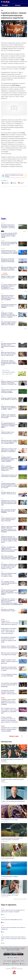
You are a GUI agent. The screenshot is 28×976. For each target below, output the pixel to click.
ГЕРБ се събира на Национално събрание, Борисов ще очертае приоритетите (7, 468)
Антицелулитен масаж (8, 373)
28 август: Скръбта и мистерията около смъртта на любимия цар (13, 928)
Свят (3, 218)
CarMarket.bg (22, 947)
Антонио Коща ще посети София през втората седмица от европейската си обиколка (9, 252)
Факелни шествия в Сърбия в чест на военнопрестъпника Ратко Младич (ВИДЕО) (9, 442)
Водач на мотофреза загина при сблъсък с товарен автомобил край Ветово (9, 269)
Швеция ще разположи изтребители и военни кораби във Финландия (8, 260)
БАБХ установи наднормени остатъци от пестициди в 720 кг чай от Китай (9, 243)
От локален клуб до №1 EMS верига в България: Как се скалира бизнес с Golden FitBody (9, 235)
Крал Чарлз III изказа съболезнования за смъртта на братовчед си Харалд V (9, 557)
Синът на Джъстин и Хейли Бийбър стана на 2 (11, 919)
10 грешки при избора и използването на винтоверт (12, 760)
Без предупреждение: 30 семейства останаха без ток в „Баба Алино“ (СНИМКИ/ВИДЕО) (9, 425)
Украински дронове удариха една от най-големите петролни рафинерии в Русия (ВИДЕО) (9, 592)
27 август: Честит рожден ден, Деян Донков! (13, 801)
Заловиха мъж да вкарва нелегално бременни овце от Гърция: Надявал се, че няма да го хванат (9, 485)
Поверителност (8, 963)
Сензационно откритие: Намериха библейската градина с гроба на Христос (9, 692)
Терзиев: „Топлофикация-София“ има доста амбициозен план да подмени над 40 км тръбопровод (9, 549)
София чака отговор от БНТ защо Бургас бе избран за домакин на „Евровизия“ (9, 450)
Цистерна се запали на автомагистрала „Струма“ (8, 610)
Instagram (22, 183)
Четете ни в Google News (14, 957)
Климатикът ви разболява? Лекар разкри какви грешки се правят (9, 668)
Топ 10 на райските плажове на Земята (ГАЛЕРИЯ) (9, 675)
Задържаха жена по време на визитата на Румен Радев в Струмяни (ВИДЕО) (9, 729)
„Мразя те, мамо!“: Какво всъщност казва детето (8, 277)
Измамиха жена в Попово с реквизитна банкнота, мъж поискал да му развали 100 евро (9, 502)
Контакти (22, 960)
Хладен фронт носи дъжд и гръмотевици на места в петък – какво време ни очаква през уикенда (8, 631)
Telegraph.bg (17, 950)
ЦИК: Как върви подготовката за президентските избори (9, 653)
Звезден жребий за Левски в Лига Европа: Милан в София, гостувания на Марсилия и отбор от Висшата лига (13, 938)
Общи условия (19, 968)
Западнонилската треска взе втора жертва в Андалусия (9, 475)
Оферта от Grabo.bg (4, 370)
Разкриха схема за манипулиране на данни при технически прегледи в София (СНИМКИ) (9, 459)
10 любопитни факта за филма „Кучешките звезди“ (12, 780)
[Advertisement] (14, 201)
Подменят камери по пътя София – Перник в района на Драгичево (9, 661)
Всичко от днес (14, 736)
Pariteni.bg (18, 948)
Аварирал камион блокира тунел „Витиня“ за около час (9, 398)
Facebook (14, 183)
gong (3, 943)
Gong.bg (11, 947)
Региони (17, 5)
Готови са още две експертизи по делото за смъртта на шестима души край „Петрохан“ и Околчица (9, 719)
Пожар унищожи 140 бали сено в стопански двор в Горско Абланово (8, 519)
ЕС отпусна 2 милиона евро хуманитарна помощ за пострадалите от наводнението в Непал (9, 286)
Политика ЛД (16, 963)
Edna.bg (22, 948)
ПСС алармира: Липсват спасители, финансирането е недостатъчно (9, 583)
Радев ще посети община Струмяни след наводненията (9, 646)
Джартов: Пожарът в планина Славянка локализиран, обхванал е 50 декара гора (9, 383)
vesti (3, 932)
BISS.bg (3, 948)
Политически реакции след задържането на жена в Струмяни (9, 306)
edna (3, 922)
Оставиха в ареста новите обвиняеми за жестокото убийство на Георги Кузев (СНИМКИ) (8, 702)
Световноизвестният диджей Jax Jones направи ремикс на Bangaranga (9, 684)
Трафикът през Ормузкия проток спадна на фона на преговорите (8, 416)
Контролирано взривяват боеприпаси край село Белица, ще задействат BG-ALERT (8, 639)
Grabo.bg (13, 948)
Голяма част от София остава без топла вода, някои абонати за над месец (9, 622)
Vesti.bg (8, 950)
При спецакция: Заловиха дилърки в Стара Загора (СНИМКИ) (8, 511)
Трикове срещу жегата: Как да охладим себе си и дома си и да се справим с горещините (13, 910)
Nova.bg (12, 950)
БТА (17, 146)
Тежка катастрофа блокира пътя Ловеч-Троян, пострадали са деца (9, 575)
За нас (5, 960)
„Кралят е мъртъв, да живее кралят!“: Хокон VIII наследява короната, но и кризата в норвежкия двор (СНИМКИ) (9, 529)
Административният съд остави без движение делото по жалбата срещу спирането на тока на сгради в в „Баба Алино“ (9, 539)
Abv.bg (2, 947)
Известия (23, 963)
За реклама (9, 960)
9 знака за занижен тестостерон (9, 895)
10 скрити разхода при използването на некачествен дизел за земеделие (11, 838)
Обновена (3, 619)
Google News (6, 183)
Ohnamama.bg (8, 948)
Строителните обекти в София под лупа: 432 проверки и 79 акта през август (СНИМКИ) (8, 297)
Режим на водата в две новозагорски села (7, 432)
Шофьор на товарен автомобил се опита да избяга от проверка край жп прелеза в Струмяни (9, 315)
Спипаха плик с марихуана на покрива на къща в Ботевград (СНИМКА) (9, 391)
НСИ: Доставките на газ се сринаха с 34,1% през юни (8, 493)
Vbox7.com (7, 947)
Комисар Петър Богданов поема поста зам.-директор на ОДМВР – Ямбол (9, 408)
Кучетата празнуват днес (7, 858)
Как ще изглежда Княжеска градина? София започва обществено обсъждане (8, 323)
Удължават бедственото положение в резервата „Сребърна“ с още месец (8, 226)
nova (3, 914)
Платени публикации (16, 960)
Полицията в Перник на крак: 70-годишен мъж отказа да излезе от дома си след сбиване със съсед (9, 566)
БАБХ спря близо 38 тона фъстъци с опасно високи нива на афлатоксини (8, 354)
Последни (5, 5)
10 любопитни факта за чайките (9, 876)
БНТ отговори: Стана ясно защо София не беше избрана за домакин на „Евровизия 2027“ (9, 711)
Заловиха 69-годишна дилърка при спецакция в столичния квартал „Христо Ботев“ (9, 363)
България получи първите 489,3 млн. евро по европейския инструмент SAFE (8, 345)
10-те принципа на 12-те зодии (9, 819)
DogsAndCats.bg (16, 947)
